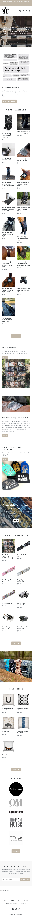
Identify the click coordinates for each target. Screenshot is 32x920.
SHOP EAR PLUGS (9, 101)
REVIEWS (25, 900)
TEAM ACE (22, 903)
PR (19, 900)
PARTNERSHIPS (11, 903)
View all (16, 336)
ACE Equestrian (17, 914)
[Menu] (29, 11)
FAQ (5, 900)
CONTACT (12, 900)
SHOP (5, 357)
